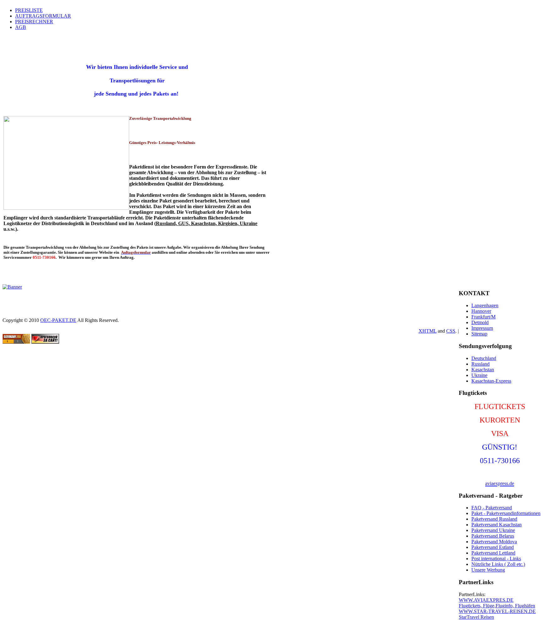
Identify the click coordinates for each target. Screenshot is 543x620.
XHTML (427, 331)
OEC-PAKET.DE (58, 320)
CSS (450, 331)
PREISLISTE (29, 10)
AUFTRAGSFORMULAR (43, 16)
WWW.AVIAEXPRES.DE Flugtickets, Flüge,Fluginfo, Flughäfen (497, 602)
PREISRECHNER (34, 21)
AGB (20, 27)
